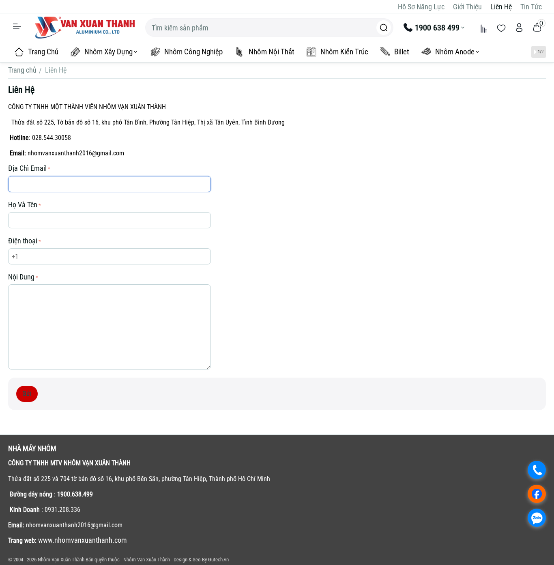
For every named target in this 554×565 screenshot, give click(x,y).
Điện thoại (22, 240)
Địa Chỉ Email (27, 168)
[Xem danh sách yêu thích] (501, 28)
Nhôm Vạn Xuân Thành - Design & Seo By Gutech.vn (176, 559)
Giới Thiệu (467, 6)
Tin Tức (531, 6)
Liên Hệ (501, 6)
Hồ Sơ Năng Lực (421, 6)
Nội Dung (21, 277)
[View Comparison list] (483, 28)
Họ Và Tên (22, 204)
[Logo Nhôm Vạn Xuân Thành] (84, 27)
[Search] (383, 27)
